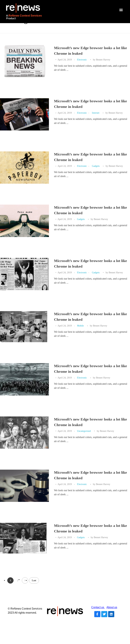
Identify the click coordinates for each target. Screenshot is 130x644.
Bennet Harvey (103, 59)
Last (34, 580)
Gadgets (96, 166)
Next (25, 580)
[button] (121, 10)
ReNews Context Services (25, 15)
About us (111, 607)
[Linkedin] (111, 614)
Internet (95, 112)
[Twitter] (104, 614)
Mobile (80, 325)
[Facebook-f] (97, 614)
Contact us (98, 607)
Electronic (82, 59)
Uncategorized (84, 431)
